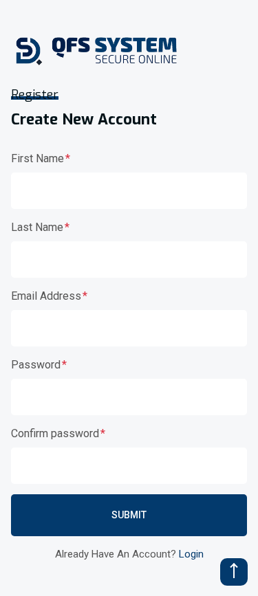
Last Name (37, 227)
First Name (37, 158)
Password (36, 364)
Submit (129, 514)
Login (191, 554)
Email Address (46, 295)
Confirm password (55, 433)
